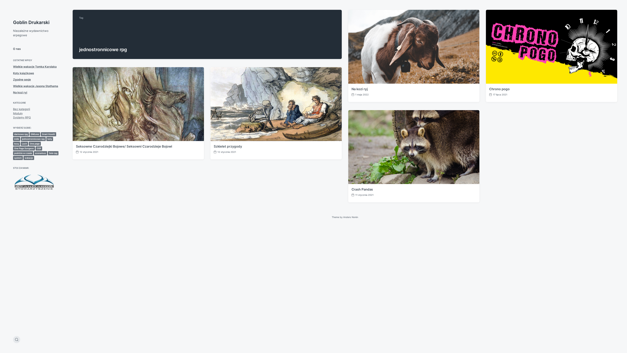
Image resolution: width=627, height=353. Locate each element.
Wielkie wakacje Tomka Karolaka (35, 66)
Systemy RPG (22, 117)
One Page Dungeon (24, 148)
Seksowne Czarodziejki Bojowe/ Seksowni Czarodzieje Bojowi (124, 146)
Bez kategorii (21, 109)
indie (16, 139)
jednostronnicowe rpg (33, 139)
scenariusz (40, 153)
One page (35, 143)
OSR (39, 148)
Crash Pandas (362, 189)
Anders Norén (350, 217)
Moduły (18, 113)
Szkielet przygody (228, 146)
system (18, 158)
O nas (17, 48)
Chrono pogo (499, 89)
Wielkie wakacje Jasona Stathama (35, 86)
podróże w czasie (23, 153)
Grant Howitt (48, 134)
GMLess (35, 134)
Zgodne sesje (22, 79)
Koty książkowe (23, 73)
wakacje (29, 158)
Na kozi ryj (20, 92)
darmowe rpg (21, 134)
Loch (24, 143)
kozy (16, 143)
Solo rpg (53, 153)
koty (50, 139)
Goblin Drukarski (31, 22)
